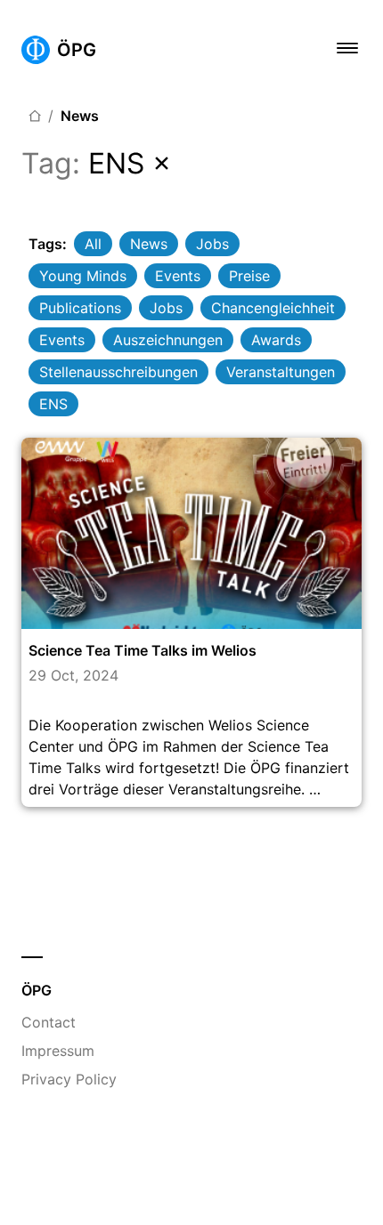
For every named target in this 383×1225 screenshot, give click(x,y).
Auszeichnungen (168, 340)
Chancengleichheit (273, 308)
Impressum (57, 1051)
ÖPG (76, 49)
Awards (276, 340)
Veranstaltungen (280, 372)
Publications (80, 308)
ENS (53, 404)
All (93, 244)
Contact (48, 1022)
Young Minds (82, 276)
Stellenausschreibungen (118, 372)
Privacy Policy (69, 1079)
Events (177, 276)
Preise (249, 276)
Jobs (212, 244)
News (80, 116)
